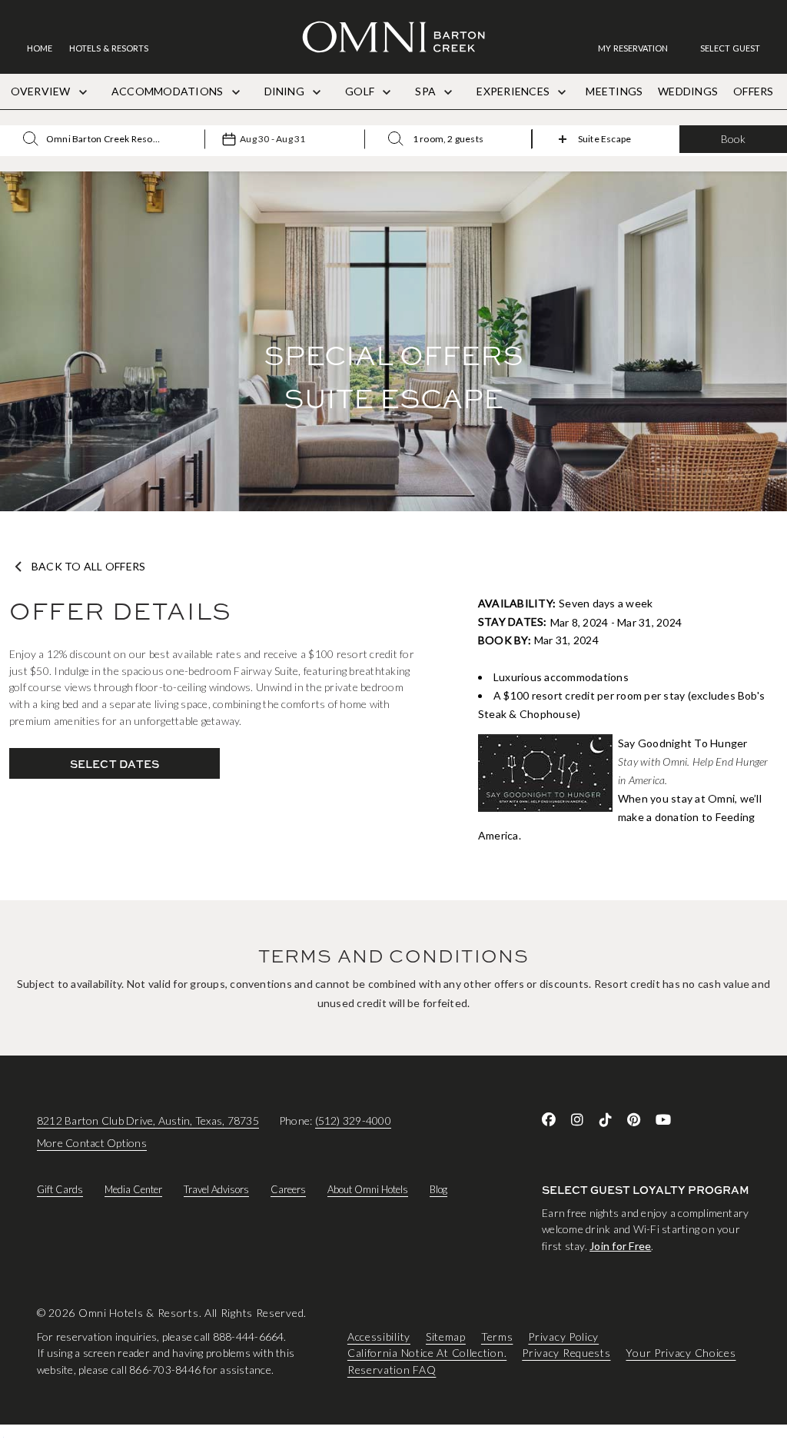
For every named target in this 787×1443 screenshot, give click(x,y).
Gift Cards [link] (60, 1189)
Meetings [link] (614, 91)
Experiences (514, 91)
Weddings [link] (688, 91)
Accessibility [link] (378, 1335)
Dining (285, 91)
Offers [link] (753, 91)
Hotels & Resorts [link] (108, 48)
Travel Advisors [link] (216, 1189)
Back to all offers (88, 566)
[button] (730, 48)
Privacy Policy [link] (563, 1335)
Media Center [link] (133, 1189)
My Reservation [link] (633, 48)
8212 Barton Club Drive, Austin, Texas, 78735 (148, 1120)
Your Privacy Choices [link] (681, 1352)
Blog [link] (438, 1189)
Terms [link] (497, 1335)
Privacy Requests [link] (566, 1352)
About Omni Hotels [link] (367, 1189)
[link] (640, 48)
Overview (42, 91)
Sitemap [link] (446, 1335)
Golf (361, 91)
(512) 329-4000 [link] (353, 1120)
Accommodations (168, 91)
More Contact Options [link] (92, 1142)
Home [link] (39, 48)
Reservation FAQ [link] (392, 1369)
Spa (426, 91)
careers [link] (288, 1189)
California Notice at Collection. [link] (426, 1352)
